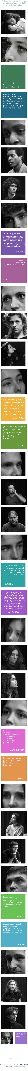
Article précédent (14, 1056)
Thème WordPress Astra (19, 1066)
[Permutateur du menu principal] (25, 5)
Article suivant (14, 1058)
